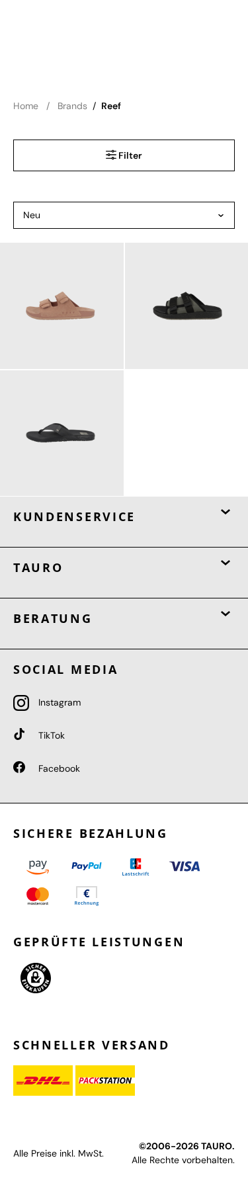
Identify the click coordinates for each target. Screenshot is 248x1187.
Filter (129, 155)
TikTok (50, 735)
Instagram (58, 702)
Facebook (58, 768)
